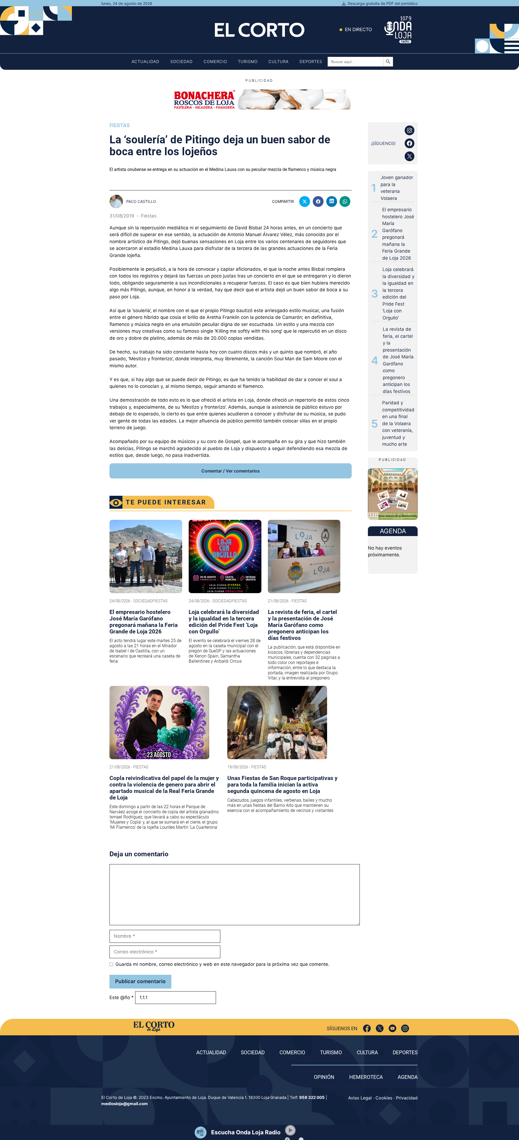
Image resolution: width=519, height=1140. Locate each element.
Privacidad (407, 1098)
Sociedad (181, 61)
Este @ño (121, 997)
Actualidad (145, 61)
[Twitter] (379, 1028)
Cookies (383, 1098)
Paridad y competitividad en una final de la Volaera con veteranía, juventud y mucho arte (398, 423)
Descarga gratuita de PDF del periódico (383, 3)
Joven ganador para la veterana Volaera (397, 188)
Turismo (248, 61)
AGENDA (408, 1077)
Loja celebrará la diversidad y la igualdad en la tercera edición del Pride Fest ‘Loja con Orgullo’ (398, 293)
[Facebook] (367, 1028)
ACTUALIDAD (211, 1052)
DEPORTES (405, 1052)
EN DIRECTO (358, 29)
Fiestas (119, 125)
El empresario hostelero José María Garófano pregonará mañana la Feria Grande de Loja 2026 (398, 234)
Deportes (311, 61)
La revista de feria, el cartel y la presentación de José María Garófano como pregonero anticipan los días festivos (398, 360)
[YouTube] (392, 1028)
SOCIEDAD (253, 1052)
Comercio (215, 61)
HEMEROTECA (366, 1077)
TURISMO (331, 1052)
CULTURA (367, 1052)
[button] (290, 1130)
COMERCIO (292, 1052)
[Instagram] (405, 1028)
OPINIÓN (324, 1077)
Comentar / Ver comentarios (230, 471)
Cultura (278, 61)
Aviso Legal (360, 1098)
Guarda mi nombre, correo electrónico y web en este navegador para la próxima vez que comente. (222, 964)
